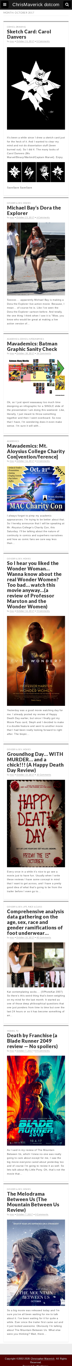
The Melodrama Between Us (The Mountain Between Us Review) (33, 1202)
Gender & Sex (14, 203)
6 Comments (43, 217)
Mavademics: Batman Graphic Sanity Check (32, 346)
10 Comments (44, 774)
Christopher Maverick (43, 1358)
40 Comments (44, 937)
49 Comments (42, 1050)
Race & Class (35, 907)
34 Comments (44, 353)
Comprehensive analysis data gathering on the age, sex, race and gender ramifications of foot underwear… (35, 922)
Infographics (36, 339)
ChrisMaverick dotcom (36, 4)
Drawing (21, 27)
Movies (27, 203)
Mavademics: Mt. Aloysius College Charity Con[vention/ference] (36, 451)
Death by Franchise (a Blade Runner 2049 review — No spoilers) (32, 1040)
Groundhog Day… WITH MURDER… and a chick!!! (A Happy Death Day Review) (35, 762)
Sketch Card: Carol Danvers (29, 34)
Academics (13, 339)
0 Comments (43, 41)
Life (25, 907)
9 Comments (43, 611)
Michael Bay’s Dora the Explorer (34, 210)
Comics (11, 27)
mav (12, 41)
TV (17, 1031)
